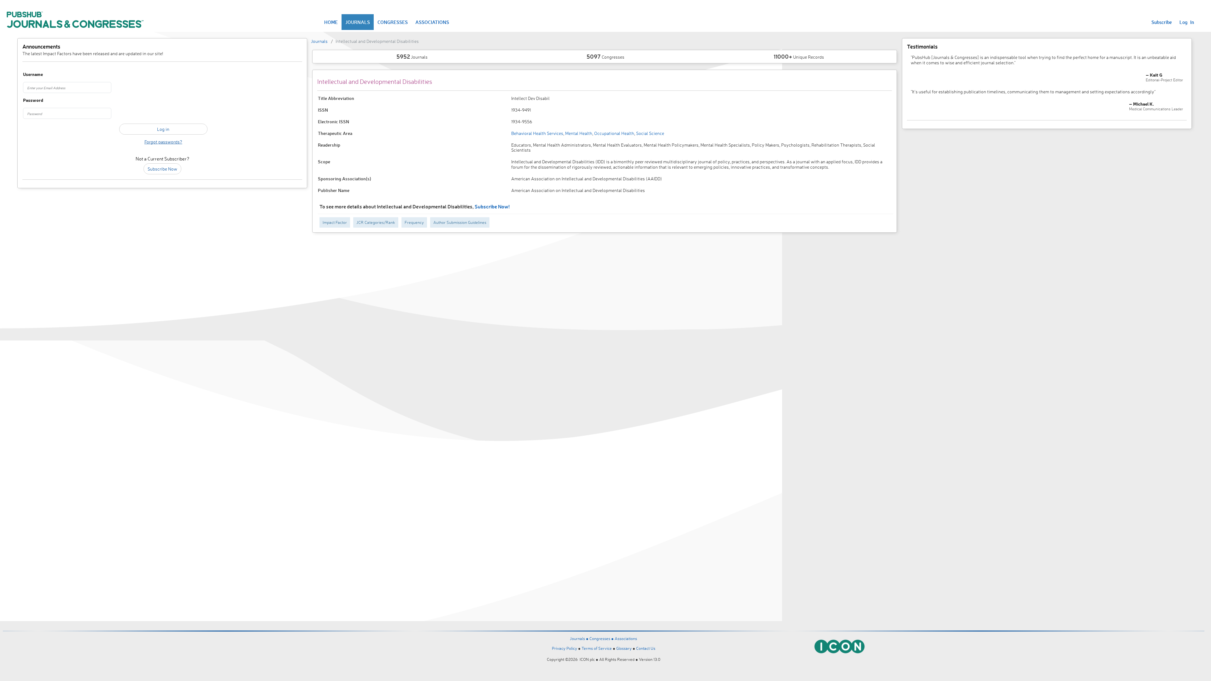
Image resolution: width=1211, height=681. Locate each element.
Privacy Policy (564, 648)
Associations (626, 638)
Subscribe (1161, 22)
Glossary (624, 648)
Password (33, 100)
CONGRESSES (392, 22)
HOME (331, 22)
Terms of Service (597, 648)
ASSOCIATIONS (432, 22)
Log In (1186, 22)
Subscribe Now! (492, 206)
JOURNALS (357, 22)
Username (33, 74)
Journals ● (579, 638)
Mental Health (578, 133)
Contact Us (645, 648)
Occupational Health (613, 133)
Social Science (649, 133)
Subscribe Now (162, 169)
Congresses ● (602, 638)
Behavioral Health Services (537, 133)
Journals (319, 41)
